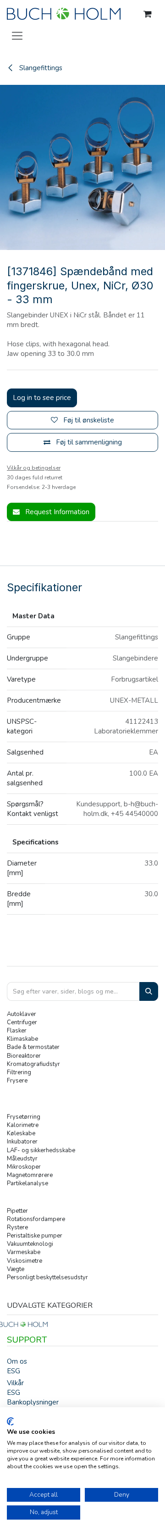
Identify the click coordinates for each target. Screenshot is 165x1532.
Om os (17, 1361)
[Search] (148, 991)
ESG (13, 1371)
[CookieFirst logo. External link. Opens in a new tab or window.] (10, 1421)
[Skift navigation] (17, 35)
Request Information (56, 511)
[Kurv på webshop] (147, 14)
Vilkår (15, 1383)
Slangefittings (39, 67)
